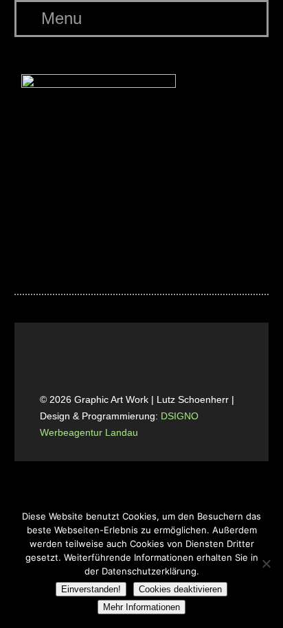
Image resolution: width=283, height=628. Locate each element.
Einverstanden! (91, 589)
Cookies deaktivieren (180, 589)
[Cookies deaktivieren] (266, 563)
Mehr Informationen (141, 607)
